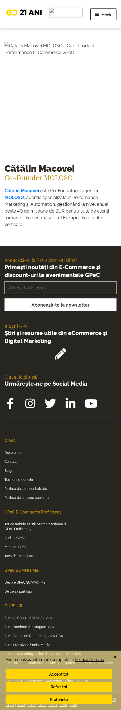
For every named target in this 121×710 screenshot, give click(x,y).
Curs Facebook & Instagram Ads (29, 626)
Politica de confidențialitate (26, 488)
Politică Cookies (89, 659)
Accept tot (58, 673)
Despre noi (13, 452)
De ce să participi (18, 591)
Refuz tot (59, 686)
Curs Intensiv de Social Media (27, 644)
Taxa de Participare (19, 555)
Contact (11, 461)
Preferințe (59, 699)
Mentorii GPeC (16, 546)
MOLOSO (14, 197)
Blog (8, 470)
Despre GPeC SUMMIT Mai (25, 582)
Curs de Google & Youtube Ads (28, 617)
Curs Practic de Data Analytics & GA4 (34, 635)
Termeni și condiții (19, 479)
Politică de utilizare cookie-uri (28, 497)
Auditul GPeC (15, 537)
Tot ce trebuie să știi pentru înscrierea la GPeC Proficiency (36, 526)
